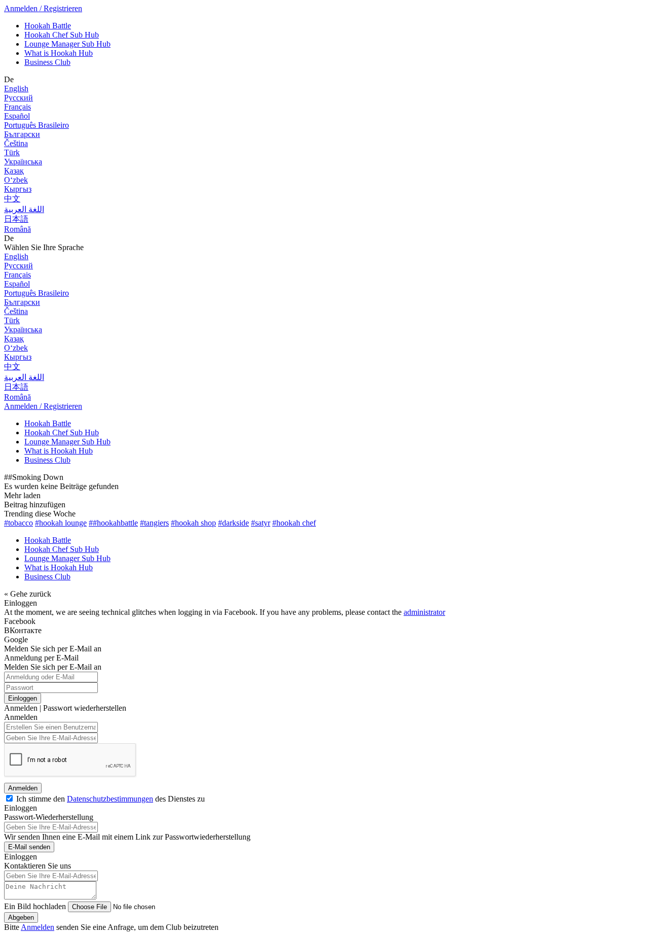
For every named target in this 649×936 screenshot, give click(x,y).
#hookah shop (193, 522)
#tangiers (154, 522)
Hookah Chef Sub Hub (61, 34)
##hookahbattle (113, 522)
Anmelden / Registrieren (43, 8)
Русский (18, 97)
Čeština (16, 143)
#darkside (233, 522)
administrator (424, 612)
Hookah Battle (47, 25)
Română (17, 229)
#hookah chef (294, 522)
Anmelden (23, 788)
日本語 (16, 219)
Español (17, 116)
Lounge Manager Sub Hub (67, 44)
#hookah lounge (61, 522)
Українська (23, 161)
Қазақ (14, 170)
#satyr (260, 522)
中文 (12, 198)
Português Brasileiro (36, 125)
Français (17, 106)
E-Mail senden (29, 847)
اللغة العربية (24, 209)
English (16, 88)
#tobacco (18, 522)
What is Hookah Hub (58, 53)
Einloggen (22, 698)
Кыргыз (17, 189)
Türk (12, 152)
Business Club (47, 62)
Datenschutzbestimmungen (110, 798)
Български (22, 134)
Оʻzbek (16, 180)
